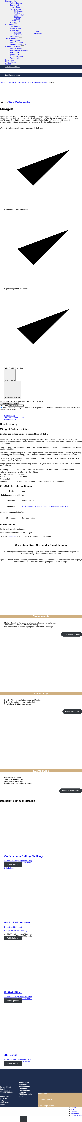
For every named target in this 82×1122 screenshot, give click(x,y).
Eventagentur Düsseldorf (24, 1087)
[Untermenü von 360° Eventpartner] (20, 39)
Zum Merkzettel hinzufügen (9, 403)
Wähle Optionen (13, 864)
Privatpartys (9, 24)
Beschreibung (9, 416)
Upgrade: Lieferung (42, 506)
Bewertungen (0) (10, 419)
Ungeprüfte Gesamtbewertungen (16, 931)
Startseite (3, 82)
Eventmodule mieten (13, 46)
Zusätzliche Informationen (14, 417)
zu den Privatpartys (72, 711)
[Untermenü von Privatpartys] (15, 25)
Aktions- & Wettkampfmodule (37, 82)
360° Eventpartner (12, 38)
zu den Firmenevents (72, 634)
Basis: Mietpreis (28, 506)
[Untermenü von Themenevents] (22, 9)
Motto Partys (14, 30)
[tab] (43, 416)
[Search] (23, 1119)
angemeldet (12, 536)
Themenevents (15, 9)
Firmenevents (10, 1)
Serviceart (4, 405)
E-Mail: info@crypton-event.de (5, 1102)
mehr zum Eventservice (71, 791)
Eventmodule (12, 82)
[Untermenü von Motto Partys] (20, 31)
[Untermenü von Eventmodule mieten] (22, 46)
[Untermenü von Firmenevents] (17, 1)
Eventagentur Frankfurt (24, 1091)
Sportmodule (22, 82)
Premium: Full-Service (59, 506)
